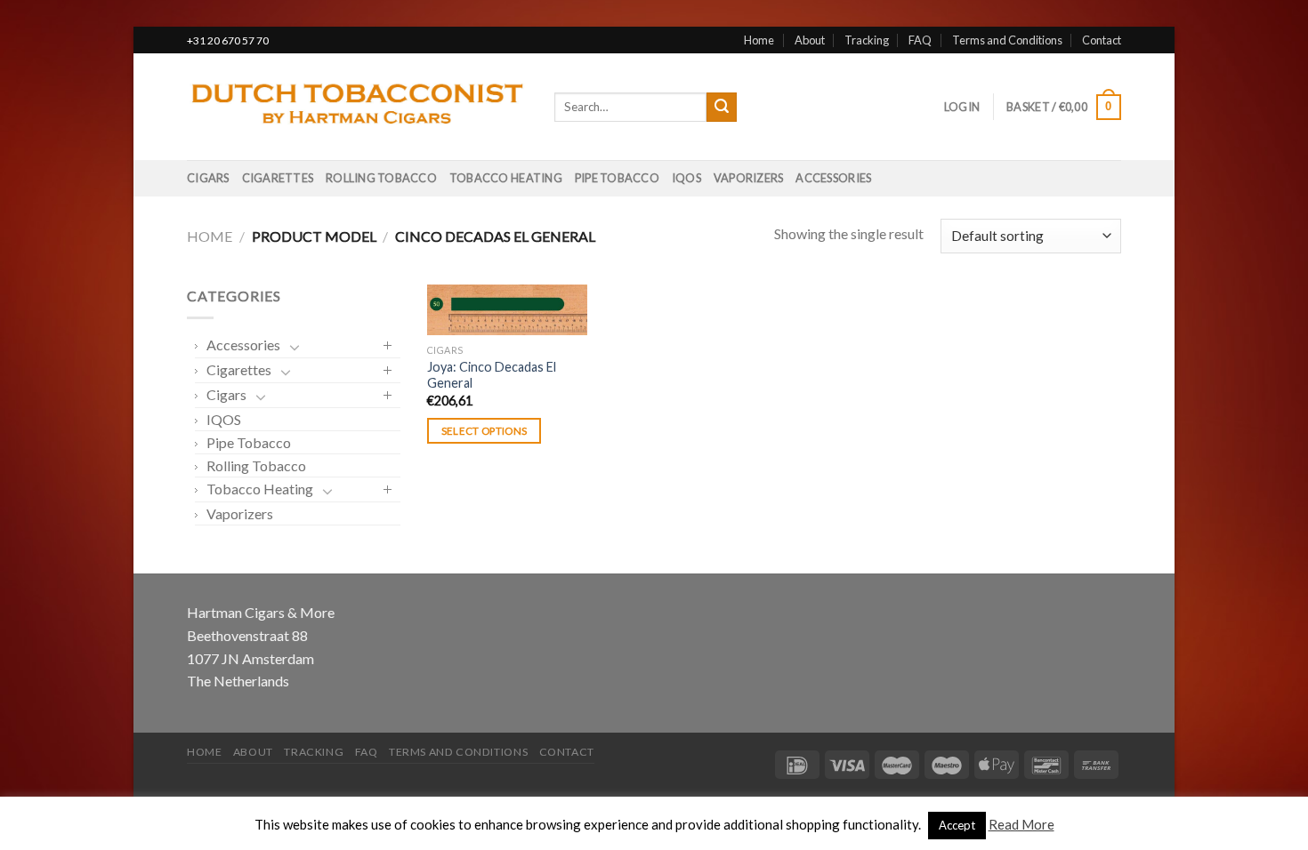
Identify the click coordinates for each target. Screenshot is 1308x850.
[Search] (721, 107)
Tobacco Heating (505, 178)
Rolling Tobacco (381, 178)
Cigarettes (278, 178)
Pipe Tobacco (617, 178)
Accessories (833, 178)
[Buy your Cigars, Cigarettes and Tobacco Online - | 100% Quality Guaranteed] (357, 107)
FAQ (920, 40)
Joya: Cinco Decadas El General (491, 375)
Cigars (208, 178)
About (810, 40)
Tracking (866, 40)
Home (759, 40)
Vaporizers (749, 178)
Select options (484, 431)
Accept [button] (957, 825)
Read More (1021, 824)
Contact (1101, 40)
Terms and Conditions (1007, 40)
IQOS (686, 178)
